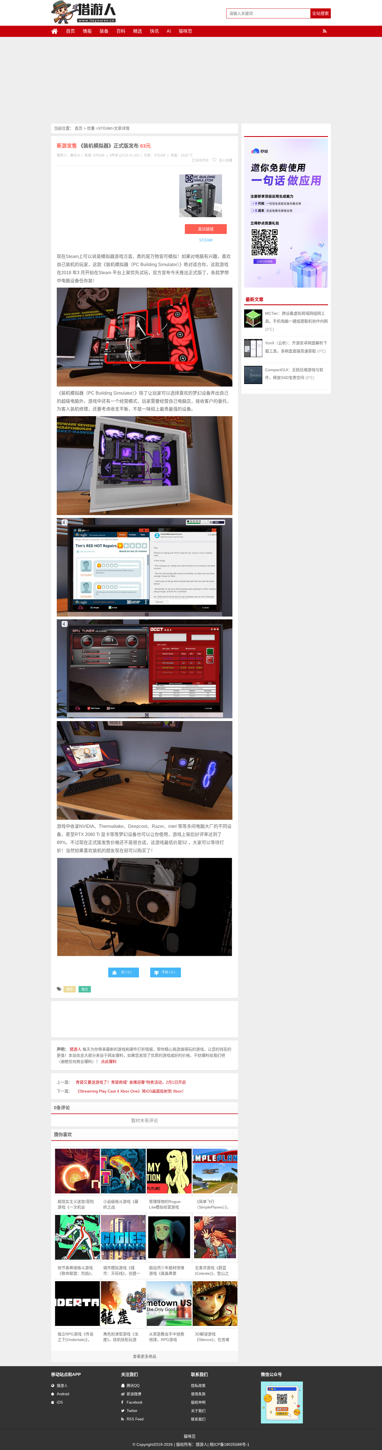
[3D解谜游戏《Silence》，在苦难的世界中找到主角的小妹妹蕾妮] (215, 1303)
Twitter (132, 1411)
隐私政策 (198, 1385)
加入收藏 (225, 160)
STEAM (105, 128)
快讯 (154, 31)
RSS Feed (135, 1419)
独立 (84, 989)
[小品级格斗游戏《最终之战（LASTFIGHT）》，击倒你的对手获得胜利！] (123, 1171)
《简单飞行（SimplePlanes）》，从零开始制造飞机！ (213, 1204)
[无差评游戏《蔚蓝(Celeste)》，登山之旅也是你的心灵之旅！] (215, 1237)
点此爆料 (109, 1061)
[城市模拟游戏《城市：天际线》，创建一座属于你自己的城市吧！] (123, 1237)
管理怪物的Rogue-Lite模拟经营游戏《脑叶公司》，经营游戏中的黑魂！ (167, 1204)
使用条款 (198, 1394)
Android (63, 1394)
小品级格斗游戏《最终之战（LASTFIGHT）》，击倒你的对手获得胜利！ (120, 1204)
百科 (120, 31)
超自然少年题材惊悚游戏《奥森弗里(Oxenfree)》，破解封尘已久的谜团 (167, 1271)
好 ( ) (126, 972)
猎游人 (62, 1385)
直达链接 (206, 229)
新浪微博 (134, 1394)
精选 (137, 31)
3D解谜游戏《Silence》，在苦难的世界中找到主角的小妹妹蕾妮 (212, 1337)
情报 (87, 31)
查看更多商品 (144, 1356)
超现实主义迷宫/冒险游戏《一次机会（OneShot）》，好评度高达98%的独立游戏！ (76, 1204)
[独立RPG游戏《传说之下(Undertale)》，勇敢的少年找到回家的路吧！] (77, 1303)
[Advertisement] (191, 81)
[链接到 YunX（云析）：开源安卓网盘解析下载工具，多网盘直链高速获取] (253, 356)
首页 (70, 31)
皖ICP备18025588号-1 (229, 1444)
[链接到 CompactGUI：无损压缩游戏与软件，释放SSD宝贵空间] (253, 382)
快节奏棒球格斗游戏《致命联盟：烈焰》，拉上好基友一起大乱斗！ (76, 1271)
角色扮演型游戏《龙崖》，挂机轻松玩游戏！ (120, 1337)
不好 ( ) (168, 972)
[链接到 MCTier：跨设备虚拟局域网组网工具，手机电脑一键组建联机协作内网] (253, 326)
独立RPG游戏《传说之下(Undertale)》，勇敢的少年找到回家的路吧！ (75, 1337)
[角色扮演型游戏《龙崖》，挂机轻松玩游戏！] (123, 1303)
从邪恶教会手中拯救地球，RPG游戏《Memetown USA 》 (167, 1337)
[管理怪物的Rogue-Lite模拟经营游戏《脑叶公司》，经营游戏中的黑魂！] (169, 1171)
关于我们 (198, 1411)
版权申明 (198, 1402)
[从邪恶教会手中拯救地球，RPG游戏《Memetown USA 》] (169, 1303)
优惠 (91, 128)
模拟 (69, 989)
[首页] (56, 31)
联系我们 (198, 1419)
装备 (104, 31)
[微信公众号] (282, 1422)
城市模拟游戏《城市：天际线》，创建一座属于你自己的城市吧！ (121, 1271)
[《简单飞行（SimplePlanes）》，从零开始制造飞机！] (215, 1171)
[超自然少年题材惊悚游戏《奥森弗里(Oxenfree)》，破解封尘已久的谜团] (169, 1237)
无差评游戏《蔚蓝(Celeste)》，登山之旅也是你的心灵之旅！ (212, 1271)
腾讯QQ (133, 1385)
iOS (60, 1402)
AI (169, 31)
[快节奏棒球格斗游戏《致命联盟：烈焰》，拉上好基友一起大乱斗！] (77, 1237)
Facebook (135, 1402)
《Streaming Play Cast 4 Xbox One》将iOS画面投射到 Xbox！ (131, 1091)
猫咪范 (185, 31)
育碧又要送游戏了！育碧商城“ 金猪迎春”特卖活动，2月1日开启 (131, 1082)
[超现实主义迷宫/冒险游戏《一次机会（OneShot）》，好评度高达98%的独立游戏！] (77, 1171)
